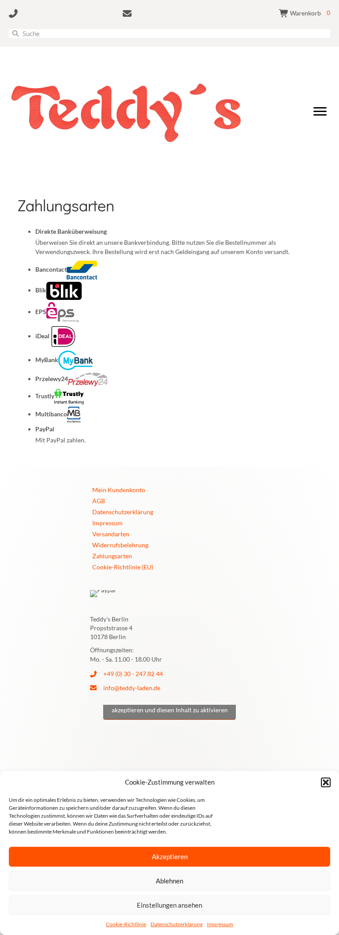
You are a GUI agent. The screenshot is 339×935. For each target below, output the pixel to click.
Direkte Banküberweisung (71, 231)
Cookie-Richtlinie (126, 924)
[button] (325, 782)
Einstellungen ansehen (169, 905)
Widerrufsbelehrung (120, 545)
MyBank (46, 359)
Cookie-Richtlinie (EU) (122, 567)
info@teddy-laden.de (131, 688)
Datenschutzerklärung (177, 924)
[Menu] (320, 111)
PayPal (44, 429)
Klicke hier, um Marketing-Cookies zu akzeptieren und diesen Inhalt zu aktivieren (170, 705)
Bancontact (51, 269)
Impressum (220, 924)
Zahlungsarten (112, 556)
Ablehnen (169, 881)
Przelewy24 (51, 378)
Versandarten (110, 534)
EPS (40, 311)
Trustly (44, 396)
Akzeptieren (170, 856)
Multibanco (51, 414)
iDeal (42, 336)
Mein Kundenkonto (118, 490)
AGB (98, 501)
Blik (40, 290)
